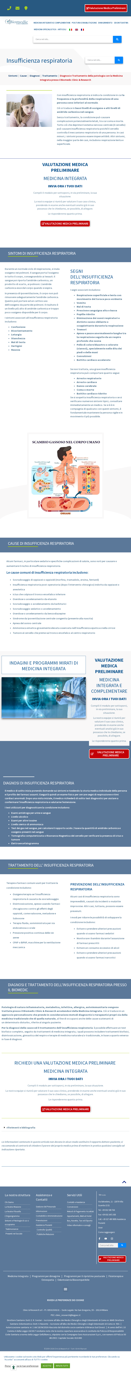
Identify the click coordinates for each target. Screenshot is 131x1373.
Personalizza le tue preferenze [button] (22, 1365)
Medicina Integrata (18, 1276)
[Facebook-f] (99, 1238)
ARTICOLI (62, 29)
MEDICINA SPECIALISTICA (45, 29)
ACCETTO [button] (47, 1365)
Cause (23, 75)
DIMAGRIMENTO (105, 22)
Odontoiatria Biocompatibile (73, 1279)
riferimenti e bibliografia (21, 1127)
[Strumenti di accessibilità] (14, 1367)
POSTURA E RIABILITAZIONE (84, 22)
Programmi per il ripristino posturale (84, 1276)
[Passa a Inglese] (75, 29)
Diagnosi (35, 75)
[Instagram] (112, 1238)
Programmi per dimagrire (46, 1276)
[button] (65, 1127)
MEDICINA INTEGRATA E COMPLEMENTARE (52, 22)
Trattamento (49, 75)
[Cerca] (117, 39)
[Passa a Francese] (81, 29)
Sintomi (12, 75)
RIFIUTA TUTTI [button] (62, 1365)
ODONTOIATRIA (121, 22)
